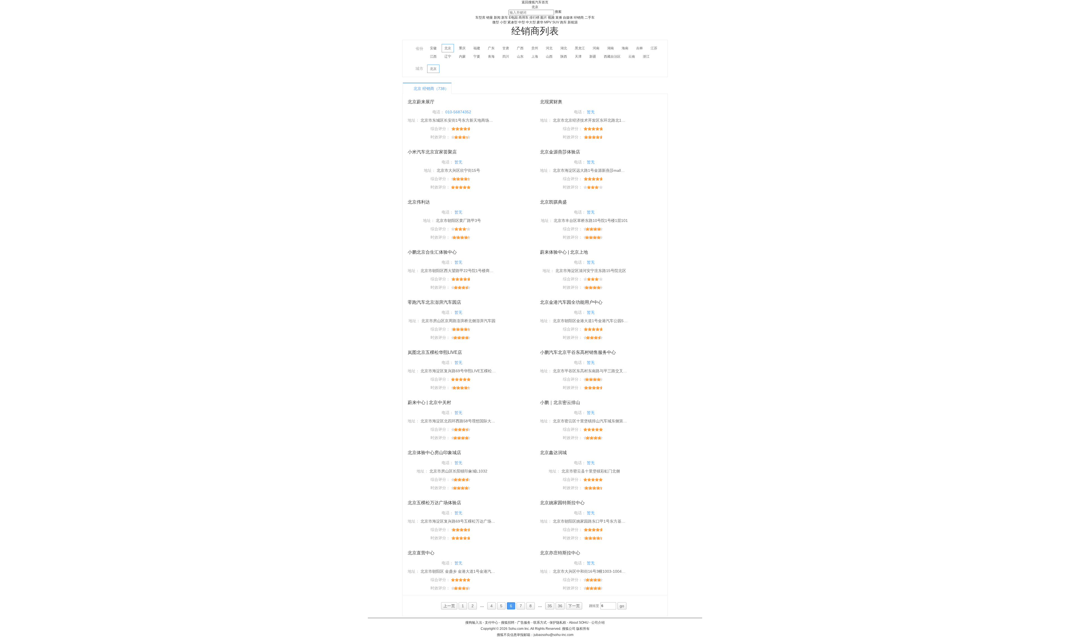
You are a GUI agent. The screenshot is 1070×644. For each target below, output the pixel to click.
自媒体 (568, 17)
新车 (504, 17)
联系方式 (540, 623)
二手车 (590, 17)
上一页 (449, 606)
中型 (521, 22)
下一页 (574, 606)
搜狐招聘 (507, 623)
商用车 (524, 17)
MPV (547, 22)
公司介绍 (598, 623)
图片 (543, 17)
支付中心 (491, 623)
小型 (503, 22)
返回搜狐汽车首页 (535, 2)
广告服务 (524, 623)
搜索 (558, 12)
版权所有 (583, 629)
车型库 (480, 17)
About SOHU (578, 623)
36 (560, 606)
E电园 (513, 17)
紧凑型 (512, 22)
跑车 (563, 22)
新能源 (573, 22)
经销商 (579, 17)
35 (550, 606)
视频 (551, 17)
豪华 (540, 22)
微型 (495, 22)
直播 (558, 17)
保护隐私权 (557, 623)
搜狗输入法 (473, 623)
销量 (489, 17)
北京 (535, 7)
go (622, 606)
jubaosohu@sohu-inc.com (553, 635)
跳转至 (594, 606)
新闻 (497, 17)
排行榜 (534, 17)
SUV (555, 22)
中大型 (531, 22)
